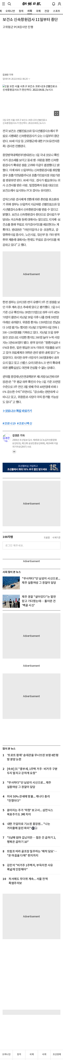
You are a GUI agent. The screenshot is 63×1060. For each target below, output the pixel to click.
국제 (32, 1054)
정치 (19, 1054)
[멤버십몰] (31, 467)
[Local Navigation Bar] (3, 4)
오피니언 (6, 1054)
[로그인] (59, 4)
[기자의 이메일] (14, 452)
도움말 (47, 537)
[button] (3, 4)
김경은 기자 (8, 74)
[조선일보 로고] (31, 4)
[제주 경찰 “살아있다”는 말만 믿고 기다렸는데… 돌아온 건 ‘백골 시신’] (11, 601)
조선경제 (57, 1054)
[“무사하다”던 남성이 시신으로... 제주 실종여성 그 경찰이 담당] (11, 582)
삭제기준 (56, 537)
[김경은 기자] (7, 438)
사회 (44, 1054)
